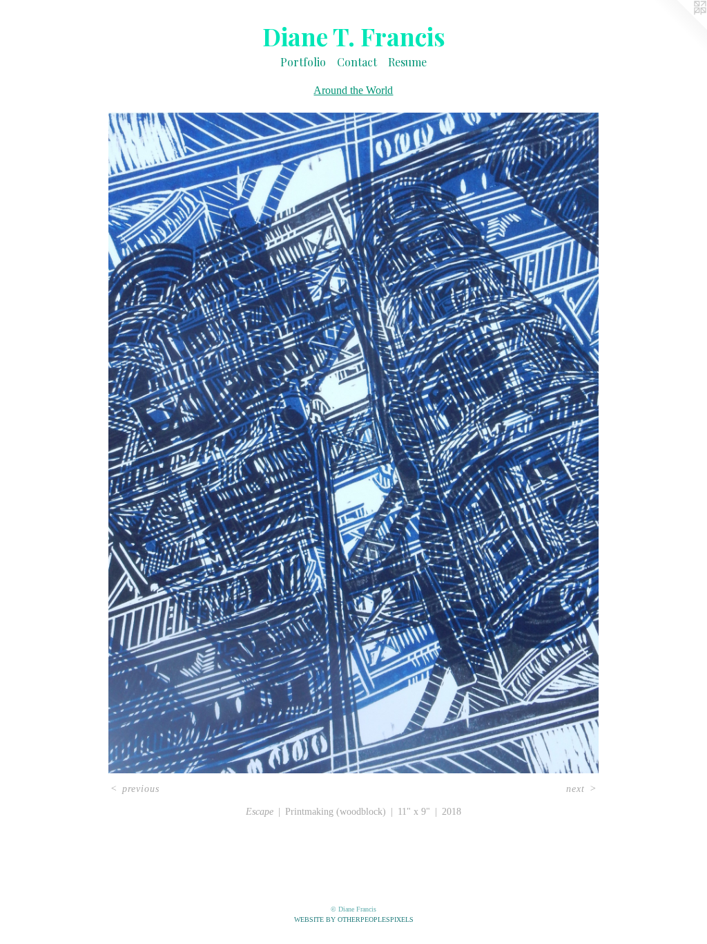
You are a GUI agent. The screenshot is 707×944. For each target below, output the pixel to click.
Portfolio (303, 62)
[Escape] (353, 443)
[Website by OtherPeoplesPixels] (679, 27)
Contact (357, 62)
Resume (407, 62)
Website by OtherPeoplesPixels (354, 919)
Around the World (353, 90)
